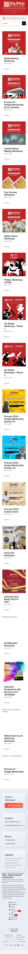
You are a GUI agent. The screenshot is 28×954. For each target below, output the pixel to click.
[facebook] (4, 945)
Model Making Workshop (11, 59)
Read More (6, 69)
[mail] (20, 945)
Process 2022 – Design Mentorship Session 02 (14, 465)
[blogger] (18, 945)
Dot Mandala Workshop (10, 644)
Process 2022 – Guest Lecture (12, 510)
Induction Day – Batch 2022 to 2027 (12, 599)
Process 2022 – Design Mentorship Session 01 (14, 419)
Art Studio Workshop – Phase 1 (13, 326)
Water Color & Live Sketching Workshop (13, 738)
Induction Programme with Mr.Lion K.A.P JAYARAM (12, 690)
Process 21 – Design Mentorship (14, 770)
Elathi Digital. (22, 941)
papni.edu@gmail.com (12, 822)
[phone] (23, 945)
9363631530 (11, 844)
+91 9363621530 (10, 840)
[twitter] (7, 945)
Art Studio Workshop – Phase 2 (13, 372)
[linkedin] (15, 945)
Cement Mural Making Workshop (13, 149)
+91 (6, 844)
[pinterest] (12, 945)
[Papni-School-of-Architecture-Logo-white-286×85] (14, 1)
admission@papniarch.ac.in (14, 825)
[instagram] (10, 945)
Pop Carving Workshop (10, 193)
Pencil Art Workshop (9, 554)
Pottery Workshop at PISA (13, 281)
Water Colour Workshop (10, 237)
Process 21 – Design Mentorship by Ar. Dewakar (14, 105)
